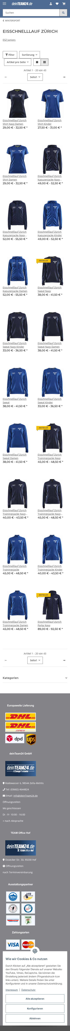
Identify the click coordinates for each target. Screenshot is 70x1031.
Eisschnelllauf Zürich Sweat (15, 400)
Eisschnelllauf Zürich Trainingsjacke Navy (50, 456)
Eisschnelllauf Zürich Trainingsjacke (15, 567)
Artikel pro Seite (16, 62)
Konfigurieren (35, 1008)
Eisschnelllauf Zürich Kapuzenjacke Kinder (50, 233)
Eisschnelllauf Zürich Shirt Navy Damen (15, 122)
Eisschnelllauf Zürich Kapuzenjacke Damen (15, 289)
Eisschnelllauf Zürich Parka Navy (50, 623)
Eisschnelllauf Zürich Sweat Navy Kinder (15, 345)
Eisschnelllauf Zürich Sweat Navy (50, 289)
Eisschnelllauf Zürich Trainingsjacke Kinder (50, 567)
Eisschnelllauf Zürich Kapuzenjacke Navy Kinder (50, 177)
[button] (51, 3)
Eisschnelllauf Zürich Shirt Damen (15, 177)
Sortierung (28, 54)
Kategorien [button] (11, 678)
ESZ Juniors (9, 39)
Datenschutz (28, 989)
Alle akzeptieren (35, 998)
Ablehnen (35, 1018)
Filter (11, 54)
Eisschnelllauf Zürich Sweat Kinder (50, 400)
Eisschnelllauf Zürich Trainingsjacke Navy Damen (50, 512)
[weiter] (64, 77)
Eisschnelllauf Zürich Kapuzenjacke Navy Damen (15, 233)
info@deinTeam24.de (25, 795)
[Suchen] (63, 12)
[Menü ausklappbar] (4, 2)
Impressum (12, 989)
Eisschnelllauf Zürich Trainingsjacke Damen (15, 623)
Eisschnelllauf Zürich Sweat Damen (15, 456)
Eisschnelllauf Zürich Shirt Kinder (50, 122)
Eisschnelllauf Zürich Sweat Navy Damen (50, 345)
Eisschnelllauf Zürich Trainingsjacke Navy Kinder (15, 512)
